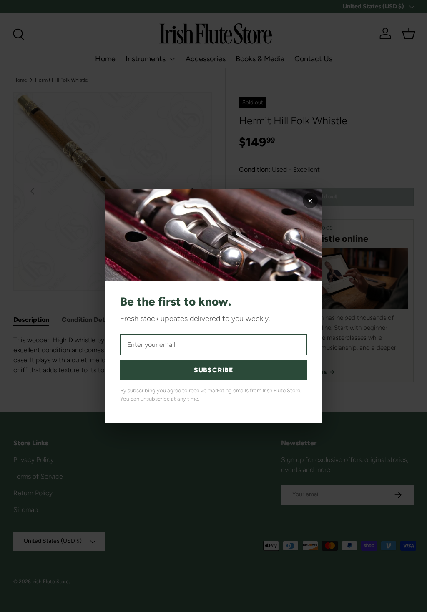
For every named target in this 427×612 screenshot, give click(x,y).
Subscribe (213, 370)
